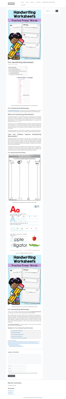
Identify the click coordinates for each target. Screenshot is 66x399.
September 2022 (11, 393)
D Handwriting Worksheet (15, 332)
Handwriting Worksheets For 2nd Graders (15, 345)
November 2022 (11, 390)
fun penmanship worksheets (32, 341)
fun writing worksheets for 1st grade (17, 342)
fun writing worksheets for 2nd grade (28, 342)
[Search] (57, 11)
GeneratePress (40, 397)
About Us (22, 2)
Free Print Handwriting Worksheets (17, 334)
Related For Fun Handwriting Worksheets (16, 74)
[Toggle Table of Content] (26, 67)
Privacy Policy (23, 4)
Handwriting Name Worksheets (16, 336)
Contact (27, 2)
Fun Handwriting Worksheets (13, 68)
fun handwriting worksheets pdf (22, 341)
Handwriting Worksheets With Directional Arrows (16, 346)
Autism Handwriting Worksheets (17, 330)
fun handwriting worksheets (13, 341)
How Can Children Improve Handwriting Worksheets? (18, 71)
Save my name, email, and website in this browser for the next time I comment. (23, 373)
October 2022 (10, 392)
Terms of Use (32, 2)
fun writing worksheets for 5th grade (33, 343)
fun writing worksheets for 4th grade (21, 343)
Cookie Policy (38, 2)
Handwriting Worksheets (11, 3)
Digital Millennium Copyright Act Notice (48, 2)
